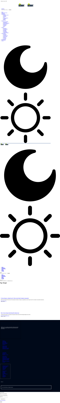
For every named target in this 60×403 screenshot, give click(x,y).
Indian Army (7, 315)
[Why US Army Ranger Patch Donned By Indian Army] (9, 311)
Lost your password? (2, 400)
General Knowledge (3, 315)
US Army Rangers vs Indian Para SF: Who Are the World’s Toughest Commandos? (15, 298)
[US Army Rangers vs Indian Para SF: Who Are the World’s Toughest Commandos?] (9, 296)
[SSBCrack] (4, 144)
